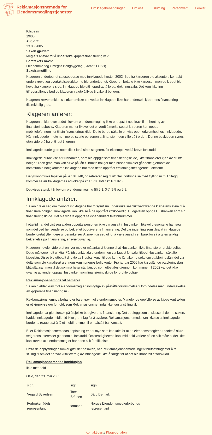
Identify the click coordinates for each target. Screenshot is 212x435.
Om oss (137, 8)
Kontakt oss (94, 432)
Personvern (180, 8)
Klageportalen (116, 432)
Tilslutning (157, 8)
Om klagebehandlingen (108, 8)
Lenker (200, 8)
